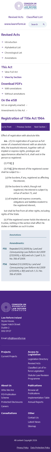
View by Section (12, 77)
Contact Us (33, 417)
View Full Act (11, 71)
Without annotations (14, 93)
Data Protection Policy (40, 447)
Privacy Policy (22, 447)
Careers (5, 406)
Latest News (34, 421)
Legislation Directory (38, 359)
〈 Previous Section (22, 127)
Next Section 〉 (41, 127)
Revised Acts (34, 363)
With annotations (13, 88)
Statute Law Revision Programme (38, 377)
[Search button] (44, 24)
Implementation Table (39, 397)
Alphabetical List (12, 47)
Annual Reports (35, 401)
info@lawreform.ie (17, 338)
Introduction (10, 42)
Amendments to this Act (14, 110)
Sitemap (32, 426)
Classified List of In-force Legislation (37, 369)
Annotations (10, 57)
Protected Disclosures (12, 401)
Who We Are (7, 390)
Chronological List (13, 52)
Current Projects (9, 356)
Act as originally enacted (14, 105)
